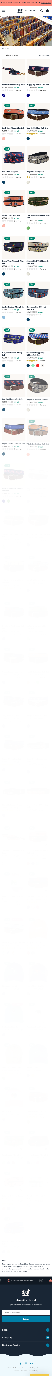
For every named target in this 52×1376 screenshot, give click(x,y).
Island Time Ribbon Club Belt (38, 532)
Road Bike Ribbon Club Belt (38, 1111)
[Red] (37, 365)
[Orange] (28, 679)
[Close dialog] (49, 1347)
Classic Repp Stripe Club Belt (13, 940)
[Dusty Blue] (28, 1205)
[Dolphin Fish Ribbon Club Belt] (38, 472)
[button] (3, 11)
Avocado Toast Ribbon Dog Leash (13, 849)
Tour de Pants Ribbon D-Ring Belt (38, 216)
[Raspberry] (37, 904)
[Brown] (28, 1122)
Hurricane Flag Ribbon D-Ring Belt (37, 308)
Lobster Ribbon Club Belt (37, 894)
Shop (5, 1330)
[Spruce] (3, 1078)
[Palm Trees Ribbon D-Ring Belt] (38, 1182)
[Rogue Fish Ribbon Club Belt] (13, 428)
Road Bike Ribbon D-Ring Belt (12, 1243)
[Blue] (28, 138)
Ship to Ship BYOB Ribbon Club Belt (12, 579)
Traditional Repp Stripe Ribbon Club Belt (36, 354)
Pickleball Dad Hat (9, 984)
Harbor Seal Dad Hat (10, 1026)
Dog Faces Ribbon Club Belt (37, 399)
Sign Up (39, 1371)
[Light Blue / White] (3, 950)
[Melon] (33, 904)
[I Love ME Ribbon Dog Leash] (13, 71)
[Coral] (3, 138)
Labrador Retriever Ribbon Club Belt (38, 849)
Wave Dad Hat (32, 1068)
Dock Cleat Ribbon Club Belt (13, 128)
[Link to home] (26, 10)
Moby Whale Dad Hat (35, 940)
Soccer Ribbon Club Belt (11, 756)
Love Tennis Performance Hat (12, 895)
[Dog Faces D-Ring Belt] (38, 158)
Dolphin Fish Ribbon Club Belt (37, 487)
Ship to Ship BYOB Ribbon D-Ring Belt (38, 262)
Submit (26, 1319)
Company (7, 1337)
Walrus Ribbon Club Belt (12, 669)
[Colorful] (3, 1119)
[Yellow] (33, 1075)
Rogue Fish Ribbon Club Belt (13, 442)
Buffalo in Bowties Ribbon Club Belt (37, 624)
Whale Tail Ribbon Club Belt (38, 442)
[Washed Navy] (33, 950)
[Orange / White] (13, 950)
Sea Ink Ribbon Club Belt (36, 578)
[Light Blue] (3, 317)
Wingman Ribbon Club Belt (37, 713)
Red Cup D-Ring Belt (10, 172)
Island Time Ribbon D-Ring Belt (13, 262)
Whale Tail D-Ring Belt (11, 215)
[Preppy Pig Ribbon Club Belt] (38, 71)
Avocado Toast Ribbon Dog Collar (37, 803)
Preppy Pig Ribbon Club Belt (38, 85)
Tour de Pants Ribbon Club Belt (12, 533)
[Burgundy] (13, 1162)
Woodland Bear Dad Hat (36, 1026)
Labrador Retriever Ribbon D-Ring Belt (13, 1197)
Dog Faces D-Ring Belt (35, 172)
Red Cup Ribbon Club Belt (12, 399)
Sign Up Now (46, 3)
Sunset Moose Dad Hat (35, 984)
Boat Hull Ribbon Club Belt (37, 128)
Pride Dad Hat (7, 1111)
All (3, 49)
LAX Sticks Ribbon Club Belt (38, 669)
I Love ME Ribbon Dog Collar (13, 802)
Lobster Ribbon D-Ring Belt (38, 1155)
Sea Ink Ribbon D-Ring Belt (13, 307)
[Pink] (28, 815)
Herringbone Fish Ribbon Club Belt (12, 487)
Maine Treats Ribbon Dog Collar (37, 757)
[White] (3, 906)
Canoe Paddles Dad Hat (11, 1068)
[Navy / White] (8, 950)
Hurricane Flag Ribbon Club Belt (13, 624)
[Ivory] (28, 182)
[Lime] (37, 679)
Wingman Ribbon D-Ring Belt (12, 354)
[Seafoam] (33, 365)
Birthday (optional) (33, 1363)
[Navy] (3, 95)
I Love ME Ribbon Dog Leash (13, 85)
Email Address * (32, 1358)
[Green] (28, 228)
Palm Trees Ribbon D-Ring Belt (37, 1197)
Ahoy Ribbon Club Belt (11, 713)
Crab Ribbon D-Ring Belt (12, 1155)
